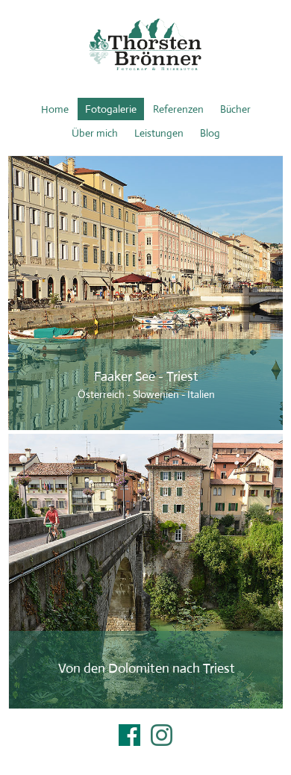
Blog (210, 133)
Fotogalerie (111, 109)
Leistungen (159, 133)
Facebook (129, 735)
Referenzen (178, 109)
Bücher (235, 109)
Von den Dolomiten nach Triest (146, 572)
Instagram (161, 735)
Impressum (145, 754)
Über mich (95, 133)
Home (55, 109)
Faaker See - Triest (146, 293)
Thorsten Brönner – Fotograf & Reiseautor (145, 44)
